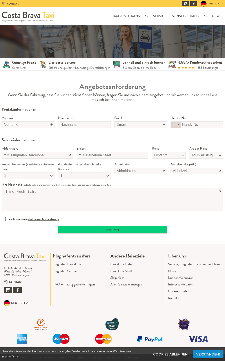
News (216, 16)
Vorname (8, 118)
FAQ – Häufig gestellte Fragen (74, 284)
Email (118, 118)
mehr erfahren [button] (10, 356)
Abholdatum (122, 164)
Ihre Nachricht (57, 184)
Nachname (65, 118)
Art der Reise (198, 148)
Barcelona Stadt (121, 270)
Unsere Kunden (178, 291)
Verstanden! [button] (208, 354)
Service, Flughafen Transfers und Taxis (194, 264)
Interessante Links (180, 284)
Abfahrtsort (10, 148)
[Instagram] (185, 3)
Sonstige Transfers (189, 16)
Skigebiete (117, 277)
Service (160, 16)
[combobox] (176, 125)
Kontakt (173, 297)
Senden (112, 229)
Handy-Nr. (178, 118)
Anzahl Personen (28, 166)
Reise (155, 148)
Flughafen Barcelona (67, 264)
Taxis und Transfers (130, 16)
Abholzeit (183, 164)
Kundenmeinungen (181, 277)
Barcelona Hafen (121, 264)
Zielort (81, 148)
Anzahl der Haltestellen (80, 166)
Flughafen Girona (65, 270)
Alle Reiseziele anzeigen (126, 284)
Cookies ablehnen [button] (170, 354)
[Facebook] (193, 3)
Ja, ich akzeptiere (33, 219)
